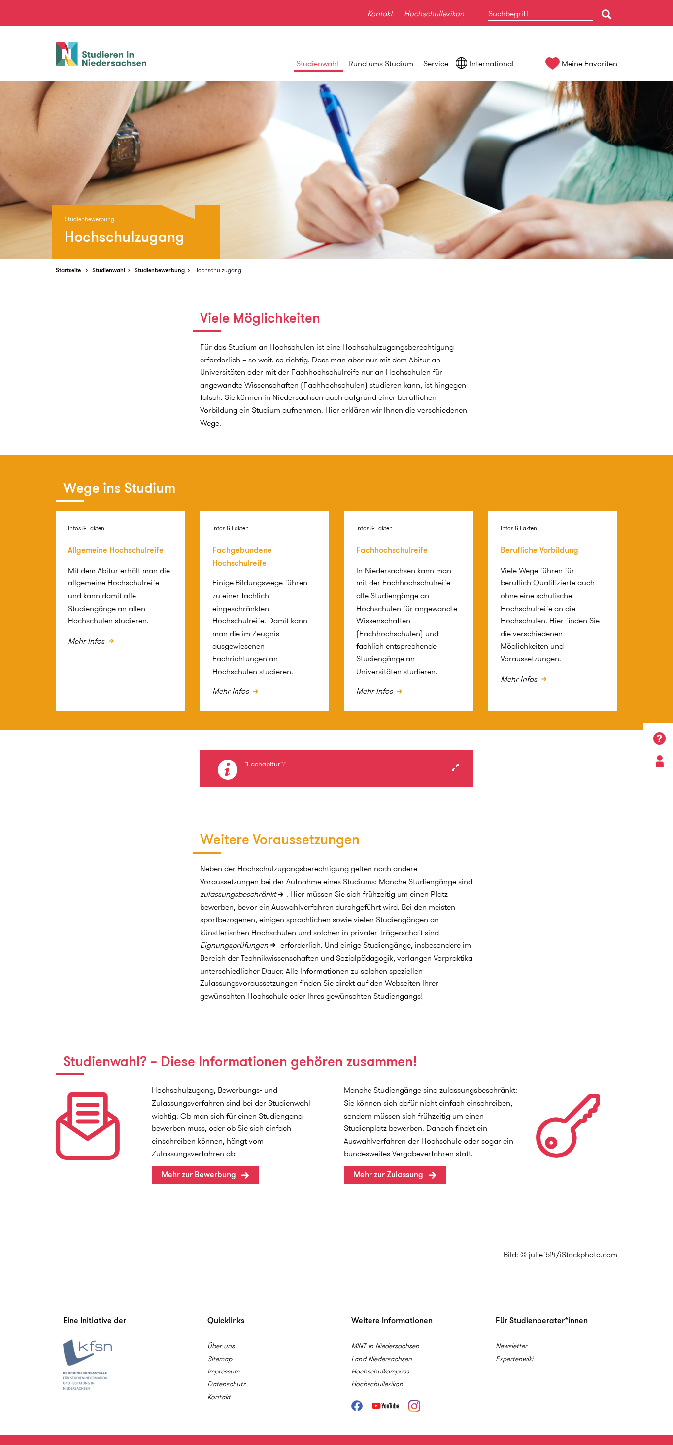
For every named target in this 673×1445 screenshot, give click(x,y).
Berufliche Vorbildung (539, 550)
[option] (336, 170)
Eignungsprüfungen (234, 945)
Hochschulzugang (217, 270)
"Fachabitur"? (265, 764)
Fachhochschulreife (392, 550)
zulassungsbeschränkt (238, 894)
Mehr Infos (87, 641)
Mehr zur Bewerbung (199, 1174)
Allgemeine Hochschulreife (116, 550)
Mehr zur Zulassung (388, 1174)
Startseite (68, 270)
